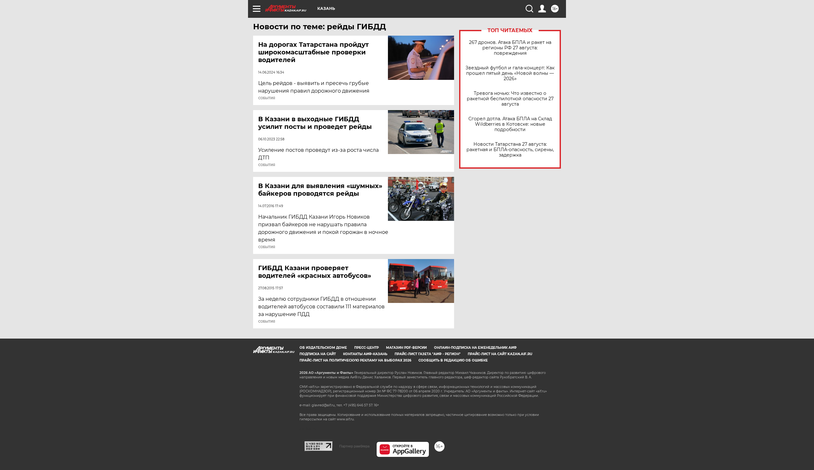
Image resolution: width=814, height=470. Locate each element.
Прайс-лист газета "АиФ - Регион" (427, 354)
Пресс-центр (366, 348)
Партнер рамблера (354, 446)
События (266, 98)
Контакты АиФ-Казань (365, 354)
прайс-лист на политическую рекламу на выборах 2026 (355, 360)
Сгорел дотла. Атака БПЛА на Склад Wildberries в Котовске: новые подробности (510, 124)
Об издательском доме (323, 348)
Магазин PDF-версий (406, 348)
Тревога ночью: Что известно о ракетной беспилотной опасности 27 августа (510, 99)
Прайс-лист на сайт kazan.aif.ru (500, 354)
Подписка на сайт (318, 354)
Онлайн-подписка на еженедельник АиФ (475, 348)
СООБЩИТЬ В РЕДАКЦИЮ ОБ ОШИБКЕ (453, 360)
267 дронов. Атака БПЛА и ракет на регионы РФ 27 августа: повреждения (510, 48)
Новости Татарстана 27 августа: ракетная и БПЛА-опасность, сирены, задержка (510, 150)
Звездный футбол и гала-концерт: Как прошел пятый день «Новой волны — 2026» (510, 73)
